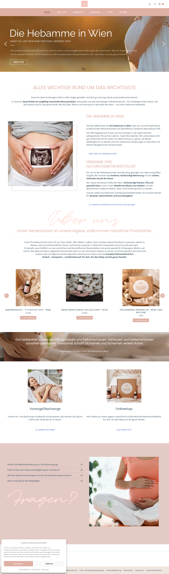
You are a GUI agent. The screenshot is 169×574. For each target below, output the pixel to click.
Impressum (45, 569)
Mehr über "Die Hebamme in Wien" (103, 153)
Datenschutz (35, 569)
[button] (6, 295)
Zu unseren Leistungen (45, 430)
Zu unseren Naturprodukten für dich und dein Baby (112, 204)
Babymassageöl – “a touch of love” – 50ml (28, 309)
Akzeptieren (18, 564)
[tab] (45, 464)
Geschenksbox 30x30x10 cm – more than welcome (141, 311)
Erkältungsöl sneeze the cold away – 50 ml (84, 309)
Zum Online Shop (124, 430)
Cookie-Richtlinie (24, 569)
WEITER (19, 62)
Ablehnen (49, 564)
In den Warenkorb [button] (28, 318)
